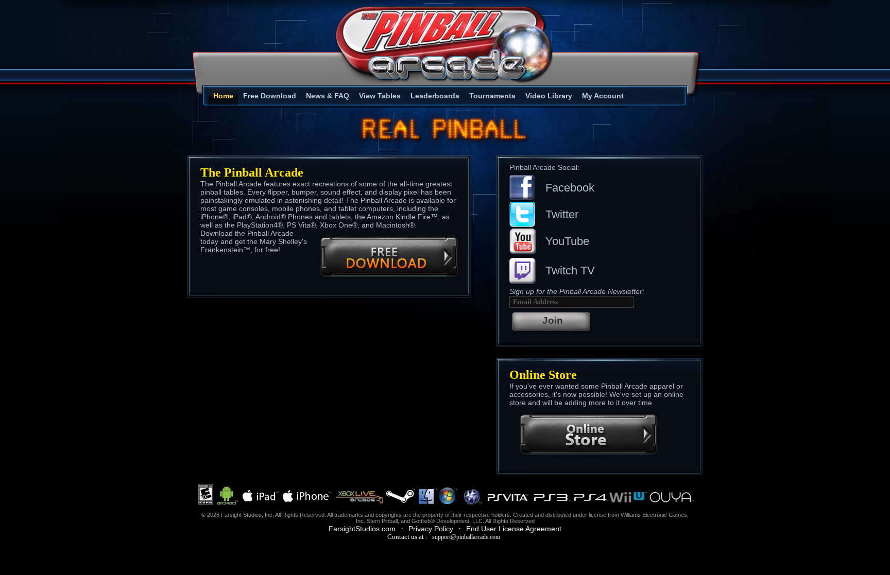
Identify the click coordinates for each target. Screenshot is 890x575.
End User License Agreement (513, 529)
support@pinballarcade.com (466, 537)
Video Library (548, 96)
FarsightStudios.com (362, 529)
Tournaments (492, 96)
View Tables (380, 96)
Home (223, 96)
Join (552, 320)
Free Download (269, 96)
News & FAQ (327, 96)
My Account (603, 96)
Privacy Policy (430, 529)
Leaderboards (434, 96)
